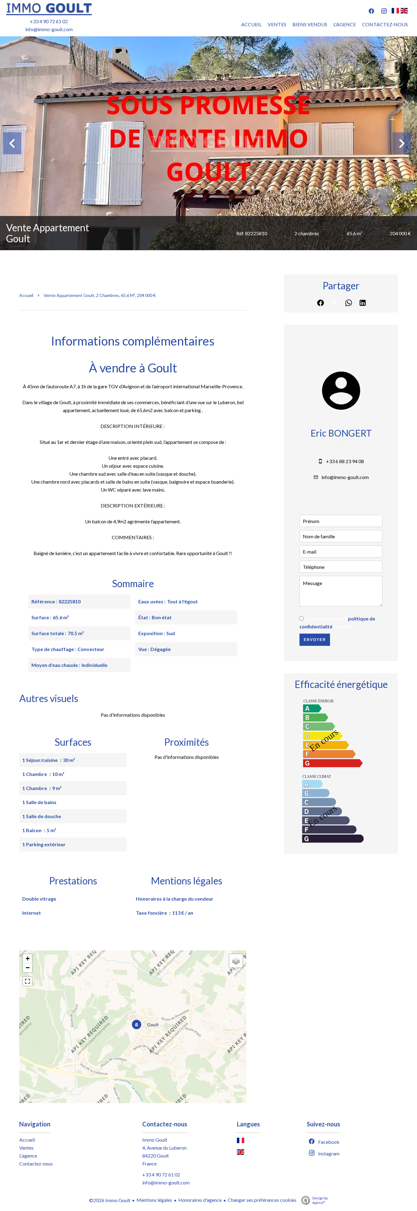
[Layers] (236, 961)
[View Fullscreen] (27, 981)
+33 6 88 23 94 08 (345, 461)
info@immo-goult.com (49, 29)
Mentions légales (154, 1200)
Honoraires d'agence (200, 1200)
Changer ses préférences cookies (262, 1200)
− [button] (28, 967)
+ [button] (28, 958)
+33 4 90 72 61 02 (49, 21)
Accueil (26, 295)
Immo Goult (154, 1140)
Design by (320, 1200)
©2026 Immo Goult (109, 1200)
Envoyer (315, 640)
